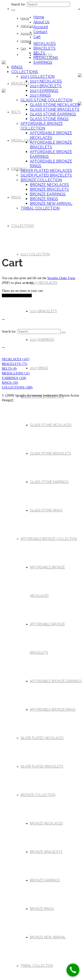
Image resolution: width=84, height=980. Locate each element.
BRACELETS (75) (14, 364)
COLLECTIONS (22, 226)
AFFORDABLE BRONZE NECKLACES (51, 135)
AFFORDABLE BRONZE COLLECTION (49, 539)
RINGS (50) (10, 383)
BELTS (16, 112)
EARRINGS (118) (14, 378)
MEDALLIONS (21, 140)
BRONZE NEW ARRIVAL (48, 937)
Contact (26, 41)
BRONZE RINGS (42, 909)
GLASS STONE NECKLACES (50, 425)
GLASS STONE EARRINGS (49, 482)
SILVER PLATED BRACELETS (42, 766)
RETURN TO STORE (17, 295)
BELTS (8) (9, 368)
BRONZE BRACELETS (46, 852)
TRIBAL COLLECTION (37, 966)
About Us (27, 26)
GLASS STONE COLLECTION (46, 100)
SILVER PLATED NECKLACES (42, 738)
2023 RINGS (39, 368)
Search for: (18, 4)
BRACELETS (20, 83)
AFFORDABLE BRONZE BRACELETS (51, 144)
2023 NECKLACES (43, 283)
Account (26, 33)
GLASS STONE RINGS (46, 510)
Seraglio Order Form (61, 278)
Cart (23, 48)
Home (25, 18)
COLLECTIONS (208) (17, 387)
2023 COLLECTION (35, 254)
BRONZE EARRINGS (45, 880)
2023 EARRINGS (42, 339)
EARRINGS (19, 169)
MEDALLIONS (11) (16, 373)
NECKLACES (44, 43)
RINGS (16, 197)
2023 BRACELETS (43, 311)
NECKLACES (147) (15, 359)
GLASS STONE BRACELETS (50, 453)
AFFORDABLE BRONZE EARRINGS (55, 681)
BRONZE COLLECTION (38, 795)
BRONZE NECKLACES (46, 823)
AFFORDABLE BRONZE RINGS (52, 709)
